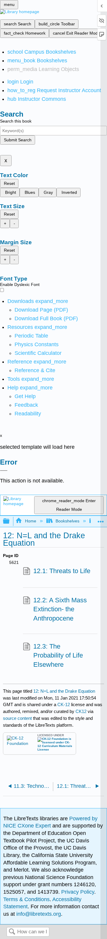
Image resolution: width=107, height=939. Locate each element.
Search (12, 932)
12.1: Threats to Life (61, 571)
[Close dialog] (3, 470)
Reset (9, 183)
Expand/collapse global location (100, 519)
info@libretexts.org (38, 914)
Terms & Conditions (26, 899)
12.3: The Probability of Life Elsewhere (58, 656)
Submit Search (18, 139)
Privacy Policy (77, 892)
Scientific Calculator (38, 353)
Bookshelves (67, 521)
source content (17, 718)
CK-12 (64, 704)
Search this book (16, 121)
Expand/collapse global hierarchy (10, 521)
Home (30, 521)
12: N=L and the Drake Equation (64, 691)
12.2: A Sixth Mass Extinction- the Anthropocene (60, 609)
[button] (26, 405)
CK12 (80, 711)
